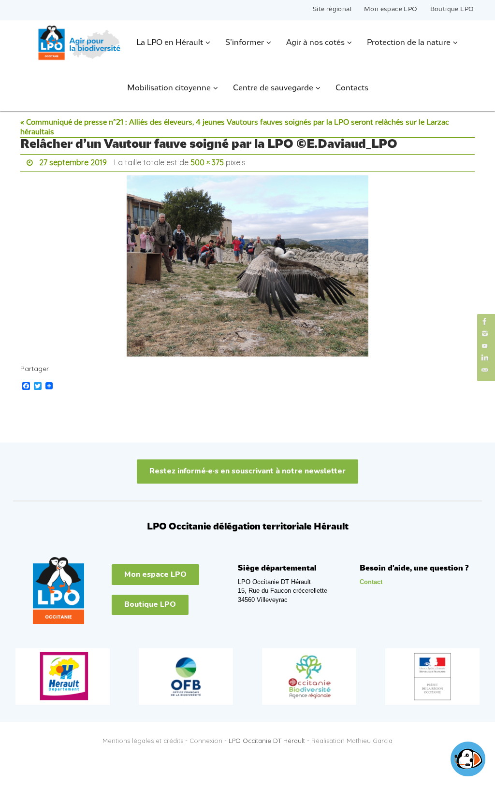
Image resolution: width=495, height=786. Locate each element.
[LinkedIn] (485, 357)
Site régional (332, 9)
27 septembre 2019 (73, 161)
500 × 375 (207, 161)
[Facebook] (485, 321)
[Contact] (485, 370)
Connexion (205, 738)
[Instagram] (485, 333)
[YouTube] (485, 345)
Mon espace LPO (391, 9)
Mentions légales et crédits (142, 738)
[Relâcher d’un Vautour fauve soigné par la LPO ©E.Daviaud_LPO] (247, 263)
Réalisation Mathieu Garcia (352, 738)
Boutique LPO (452, 9)
